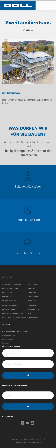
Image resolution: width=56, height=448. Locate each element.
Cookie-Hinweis (20, 443)
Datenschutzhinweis (35, 443)
